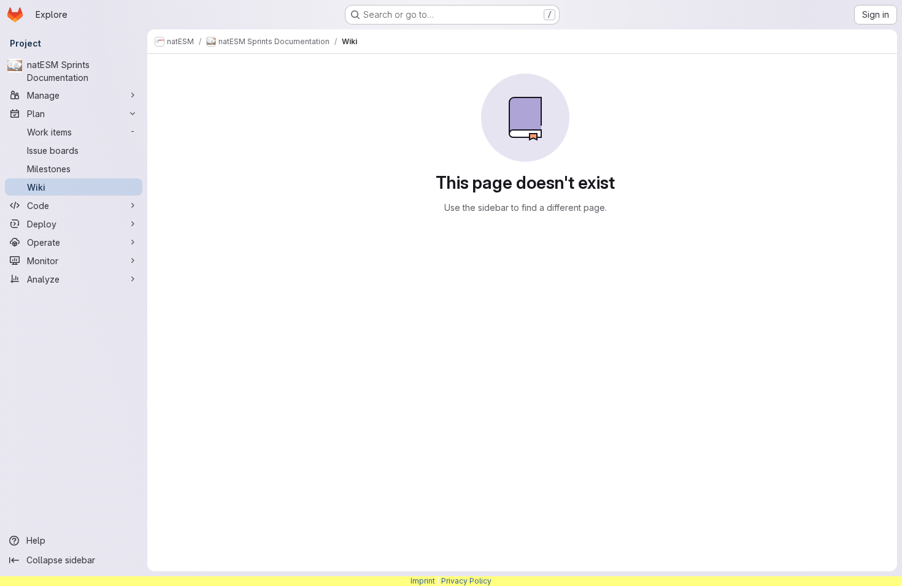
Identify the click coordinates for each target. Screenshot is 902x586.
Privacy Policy (466, 580)
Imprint (423, 580)
